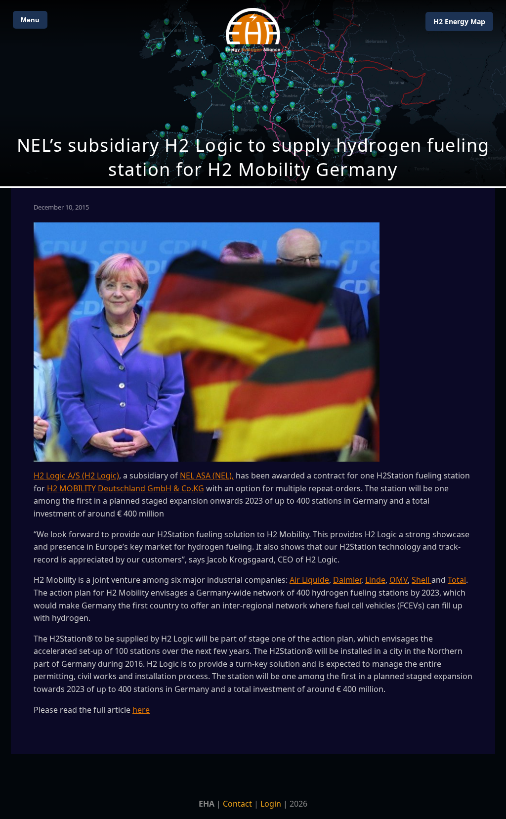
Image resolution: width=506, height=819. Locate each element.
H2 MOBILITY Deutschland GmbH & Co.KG (125, 488)
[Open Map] (253, 93)
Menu (30, 20)
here (141, 709)
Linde (375, 579)
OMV (398, 579)
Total (457, 579)
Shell (421, 579)
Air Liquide (309, 579)
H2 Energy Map (459, 21)
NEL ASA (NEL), (207, 475)
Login (270, 803)
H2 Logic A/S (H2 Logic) (76, 475)
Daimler (347, 579)
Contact (237, 803)
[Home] (253, 30)
